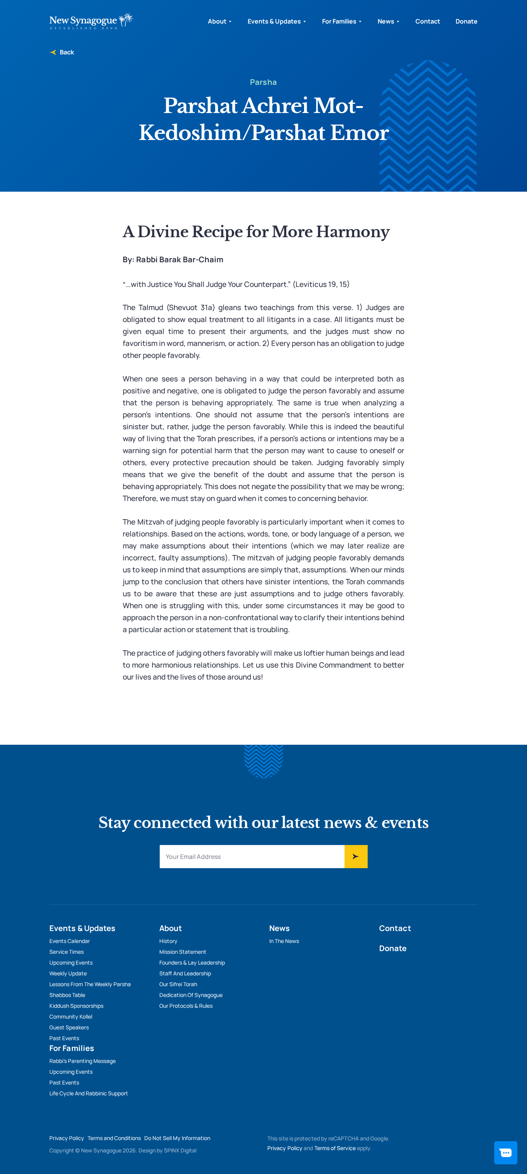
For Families (339, 21)
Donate (467, 21)
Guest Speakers (69, 1027)
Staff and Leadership (185, 973)
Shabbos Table (67, 995)
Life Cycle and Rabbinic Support (88, 1093)
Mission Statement (182, 951)
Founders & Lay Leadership (192, 962)
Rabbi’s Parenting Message (82, 1060)
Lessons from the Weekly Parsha (90, 984)
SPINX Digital (180, 1150)
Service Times (66, 951)
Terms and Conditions (114, 1138)
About (217, 21)
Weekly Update (68, 973)
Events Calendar (69, 941)
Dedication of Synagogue (191, 995)
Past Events (64, 1038)
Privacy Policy (66, 1138)
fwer (356, 856)
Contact (428, 21)
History (168, 941)
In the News (284, 941)
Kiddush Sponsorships (76, 1005)
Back (66, 52)
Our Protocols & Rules (186, 1005)
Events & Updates (274, 21)
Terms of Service (335, 1148)
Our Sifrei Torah (178, 984)
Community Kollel (70, 1016)
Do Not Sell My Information (177, 1138)
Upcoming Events (71, 962)
